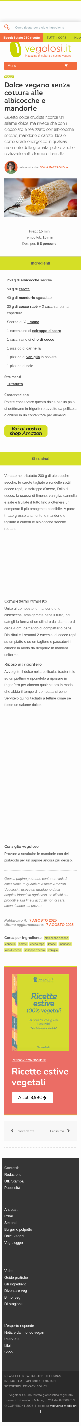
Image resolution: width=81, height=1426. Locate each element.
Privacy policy (35, 1386)
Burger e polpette (18, 1229)
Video (8, 1271)
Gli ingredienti (15, 1284)
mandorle (27, 298)
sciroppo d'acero (34, 950)
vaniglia (33, 357)
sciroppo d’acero (46, 331)
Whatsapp (34, 1376)
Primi (8, 1216)
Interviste (11, 1339)
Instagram (13, 1381)
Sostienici (12, 1386)
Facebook (32, 1381)
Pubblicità (12, 1188)
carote (24, 289)
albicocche (30, 280)
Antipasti (11, 1210)
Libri (7, 1346)
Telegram (53, 1376)
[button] (32, 1097)
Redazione (12, 1175)
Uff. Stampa (14, 1181)
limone (33, 322)
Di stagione (13, 1304)
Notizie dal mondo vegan (24, 1332)
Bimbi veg (12, 1297)
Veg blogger (13, 1243)
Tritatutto (15, 384)
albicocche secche (56, 938)
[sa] (7, 27)
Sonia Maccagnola (54, 167)
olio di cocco (43, 339)
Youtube (50, 1381)
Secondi (10, 1223)
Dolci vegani (14, 1236)
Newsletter (14, 1376)
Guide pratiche (16, 1277)
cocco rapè (28, 307)
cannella (33, 348)
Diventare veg (15, 1291)
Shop (8, 1352)
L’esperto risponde (19, 1326)
